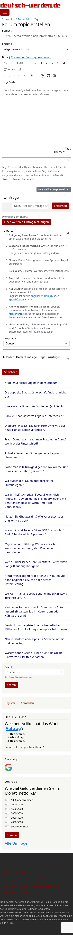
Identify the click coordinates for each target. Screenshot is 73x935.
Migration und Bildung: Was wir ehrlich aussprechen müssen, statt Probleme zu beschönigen (31, 548)
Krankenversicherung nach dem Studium (31, 383)
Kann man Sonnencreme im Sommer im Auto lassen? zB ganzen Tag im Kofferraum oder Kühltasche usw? (34, 611)
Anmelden (27, 703)
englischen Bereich (42, 295)
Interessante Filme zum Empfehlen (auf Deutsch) (36, 406)
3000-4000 (17, 817)
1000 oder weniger (22, 800)
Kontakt (20, 872)
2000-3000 (17, 813)
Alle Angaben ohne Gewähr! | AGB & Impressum (32, 879)
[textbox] (36, 115)
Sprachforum (16, 299)
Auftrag (13, 728)
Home (6, 872)
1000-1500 (17, 804)
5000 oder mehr (20, 826)
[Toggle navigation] (5, 12)
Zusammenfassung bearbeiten (31, 57)
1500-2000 (17, 808)
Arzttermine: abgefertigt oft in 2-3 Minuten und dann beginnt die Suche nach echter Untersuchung (35, 580)
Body (27, 57)
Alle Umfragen (17, 843)
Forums (7, 44)
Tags (68, 148)
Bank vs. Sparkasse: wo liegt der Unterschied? (34, 416)
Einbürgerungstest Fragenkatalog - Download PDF (34, 886)
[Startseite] (30, 5)
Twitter (24, 893)
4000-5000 (17, 822)
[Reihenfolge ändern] (5, 206)
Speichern (10, 372)
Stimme (12, 835)
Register (10, 703)
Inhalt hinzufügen (29, 19)
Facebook (9, 893)
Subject (7, 31)
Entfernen (60, 206)
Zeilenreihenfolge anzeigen (53, 189)
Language (9, 338)
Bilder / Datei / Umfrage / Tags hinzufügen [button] (33, 357)
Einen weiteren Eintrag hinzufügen (26, 222)
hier (31, 747)
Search (9, 667)
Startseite (8, 19)
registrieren (16, 313)
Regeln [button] (10, 231)
